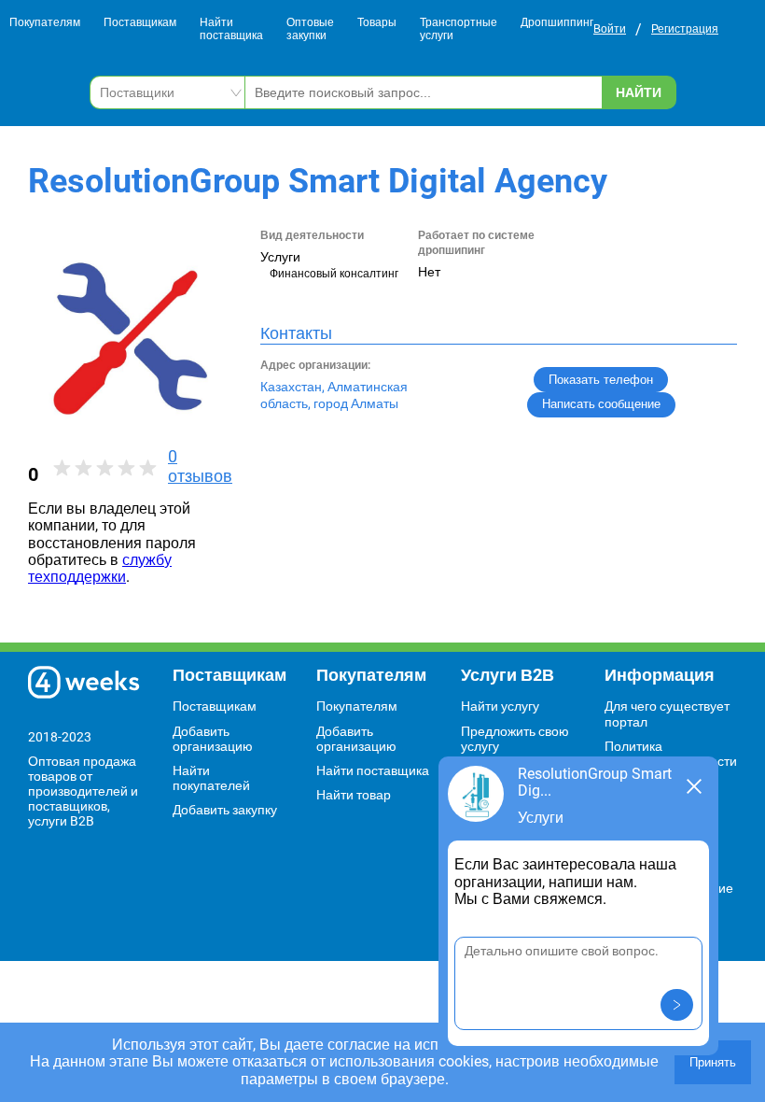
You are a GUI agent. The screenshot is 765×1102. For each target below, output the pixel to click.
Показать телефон (601, 380)
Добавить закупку (225, 809)
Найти (638, 92)
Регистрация (684, 28)
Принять (712, 1062)
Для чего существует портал (667, 713)
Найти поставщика (231, 29)
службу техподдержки (100, 568)
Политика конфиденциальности (671, 754)
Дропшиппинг (557, 23)
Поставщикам (140, 23)
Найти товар (353, 794)
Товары (376, 23)
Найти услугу (500, 706)
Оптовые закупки (310, 29)
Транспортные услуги (458, 29)
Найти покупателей (211, 778)
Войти (609, 28)
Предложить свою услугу (515, 739)
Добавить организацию (213, 739)
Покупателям (44, 23)
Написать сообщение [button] (601, 404)
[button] (677, 1005)
